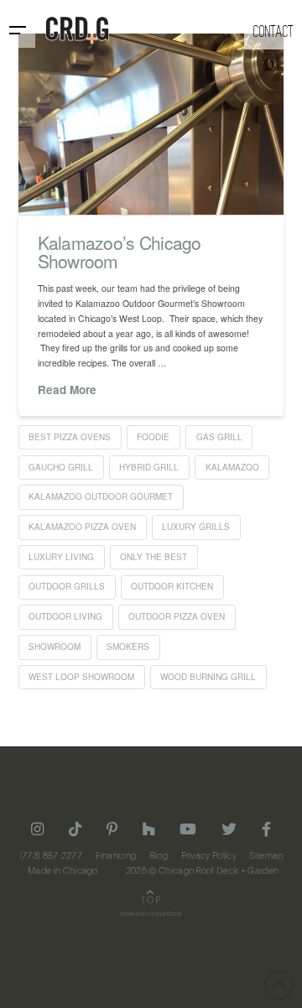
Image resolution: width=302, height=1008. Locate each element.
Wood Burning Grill (208, 677)
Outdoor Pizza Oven (176, 616)
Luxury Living (61, 557)
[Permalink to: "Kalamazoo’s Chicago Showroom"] (151, 124)
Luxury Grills (196, 527)
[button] (17, 30)
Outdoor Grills (67, 586)
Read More (67, 389)
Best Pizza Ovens (70, 437)
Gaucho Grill (61, 467)
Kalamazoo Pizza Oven (82, 527)
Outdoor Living (65, 616)
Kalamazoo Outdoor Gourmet (101, 496)
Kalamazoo (232, 467)
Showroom (55, 646)
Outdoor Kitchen (172, 586)
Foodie (153, 437)
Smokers (128, 646)
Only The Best (153, 557)
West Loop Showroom (81, 677)
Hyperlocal (167, 914)
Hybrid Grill (149, 467)
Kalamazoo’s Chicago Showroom (119, 251)
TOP (151, 901)
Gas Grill (219, 437)
